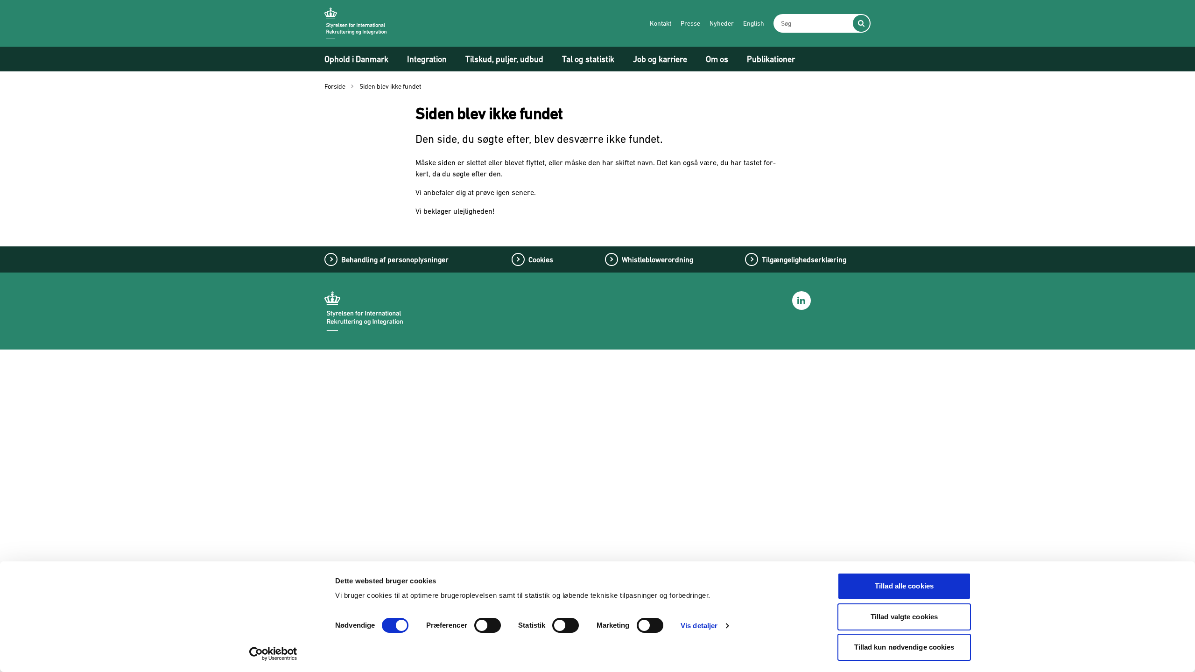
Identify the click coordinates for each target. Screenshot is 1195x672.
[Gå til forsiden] (355, 23)
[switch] (487, 625)
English (753, 23)
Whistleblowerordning (657, 259)
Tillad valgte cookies (904, 617)
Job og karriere (660, 59)
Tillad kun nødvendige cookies (904, 647)
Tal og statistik (588, 59)
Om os (717, 59)
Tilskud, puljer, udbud (504, 59)
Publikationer (771, 59)
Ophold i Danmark (356, 59)
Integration (427, 59)
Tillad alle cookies (904, 586)
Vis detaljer (699, 626)
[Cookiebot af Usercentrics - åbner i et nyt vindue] (273, 654)
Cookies (540, 259)
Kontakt (660, 23)
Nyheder (722, 23)
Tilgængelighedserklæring (804, 259)
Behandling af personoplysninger (395, 259)
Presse (690, 23)
